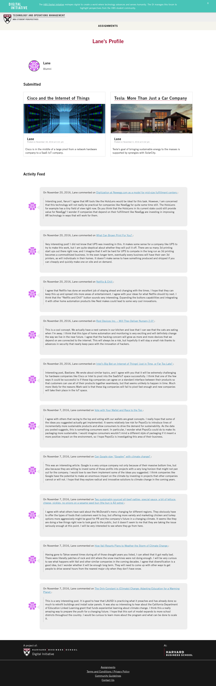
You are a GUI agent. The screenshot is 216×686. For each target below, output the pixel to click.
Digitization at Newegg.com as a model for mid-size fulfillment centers (137, 192)
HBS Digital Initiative (53, 4)
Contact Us (108, 680)
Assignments (108, 25)
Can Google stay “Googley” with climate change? (123, 456)
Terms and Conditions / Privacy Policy (108, 671)
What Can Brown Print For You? (114, 235)
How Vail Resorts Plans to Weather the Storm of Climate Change (131, 545)
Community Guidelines (108, 675)
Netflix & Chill (104, 281)
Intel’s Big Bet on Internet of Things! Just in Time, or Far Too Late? (134, 363)
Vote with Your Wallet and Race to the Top (119, 410)
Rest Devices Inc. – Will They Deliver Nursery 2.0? (125, 320)
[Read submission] (64, 124)
